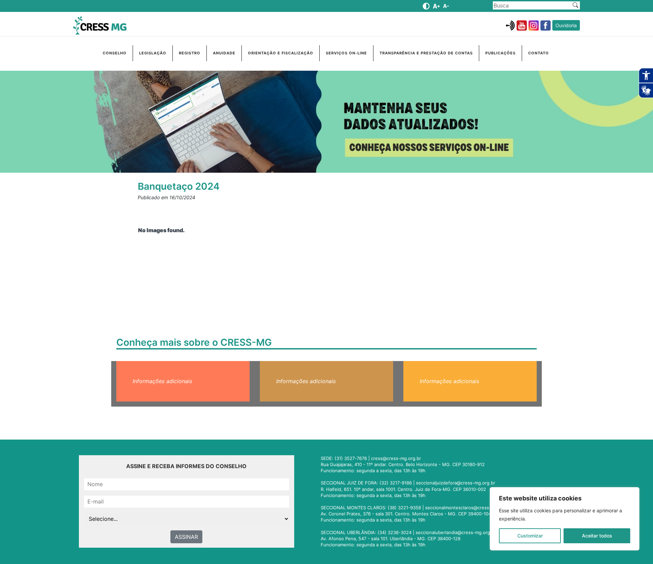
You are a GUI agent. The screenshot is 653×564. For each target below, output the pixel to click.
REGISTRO (189, 53)
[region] (564, 518)
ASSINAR (186, 536)
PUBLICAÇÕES (500, 53)
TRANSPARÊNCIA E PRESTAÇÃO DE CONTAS (426, 53)
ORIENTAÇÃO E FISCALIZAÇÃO (280, 53)
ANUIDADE (224, 53)
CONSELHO (115, 53)
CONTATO (538, 53)
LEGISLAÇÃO (152, 53)
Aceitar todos (597, 536)
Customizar (530, 536)
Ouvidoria (566, 25)
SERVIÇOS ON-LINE (346, 53)
